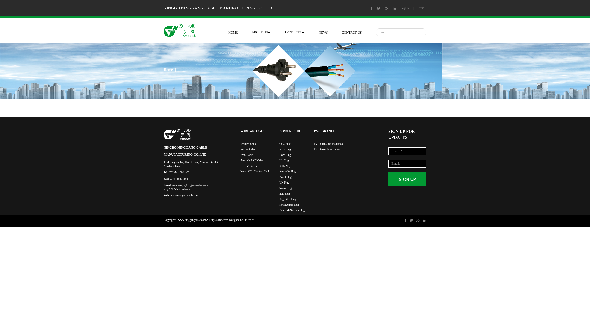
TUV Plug (285, 155)
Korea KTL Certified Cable (255, 171)
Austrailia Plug (287, 171)
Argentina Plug (287, 199)
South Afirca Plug (289, 204)
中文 (421, 8)
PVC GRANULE (325, 131)
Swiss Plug (285, 188)
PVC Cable (246, 155)
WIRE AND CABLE (254, 131)
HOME (233, 32)
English (405, 8)
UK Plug (284, 182)
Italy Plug (284, 193)
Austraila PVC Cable (251, 160)
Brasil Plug (285, 177)
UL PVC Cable (248, 166)
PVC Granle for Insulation (328, 143)
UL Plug (284, 160)
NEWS (323, 32)
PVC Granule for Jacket (327, 149)
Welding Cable (248, 143)
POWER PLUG (290, 131)
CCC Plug (285, 143)
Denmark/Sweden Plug (292, 210)
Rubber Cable (247, 149)
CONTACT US (352, 32)
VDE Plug (285, 149)
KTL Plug (284, 166)
